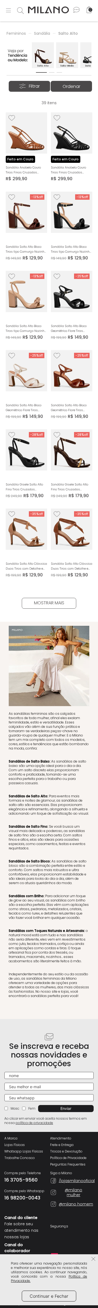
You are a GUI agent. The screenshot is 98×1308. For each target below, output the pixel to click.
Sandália (42, 33)
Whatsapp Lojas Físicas (23, 1151)
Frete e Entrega (62, 1145)
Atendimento (60, 1138)
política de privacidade (34, 1122)
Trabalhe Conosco (19, 1158)
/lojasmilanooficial (73, 1180)
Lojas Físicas (14, 1145)
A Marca (10, 1138)
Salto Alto (68, 33)
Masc (15, 1108)
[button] (41, 72)
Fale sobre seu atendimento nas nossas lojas (21, 1230)
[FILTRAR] (29, 86)
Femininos (16, 33)
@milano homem (76, 1204)
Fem (31, 1108)
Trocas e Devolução (66, 1151)
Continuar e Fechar (49, 1296)
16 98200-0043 (22, 1198)
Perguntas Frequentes (67, 1164)
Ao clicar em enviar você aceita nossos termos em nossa (45, 1120)
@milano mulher (73, 1192)
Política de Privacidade (68, 1158)
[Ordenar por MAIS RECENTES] (71, 86)
